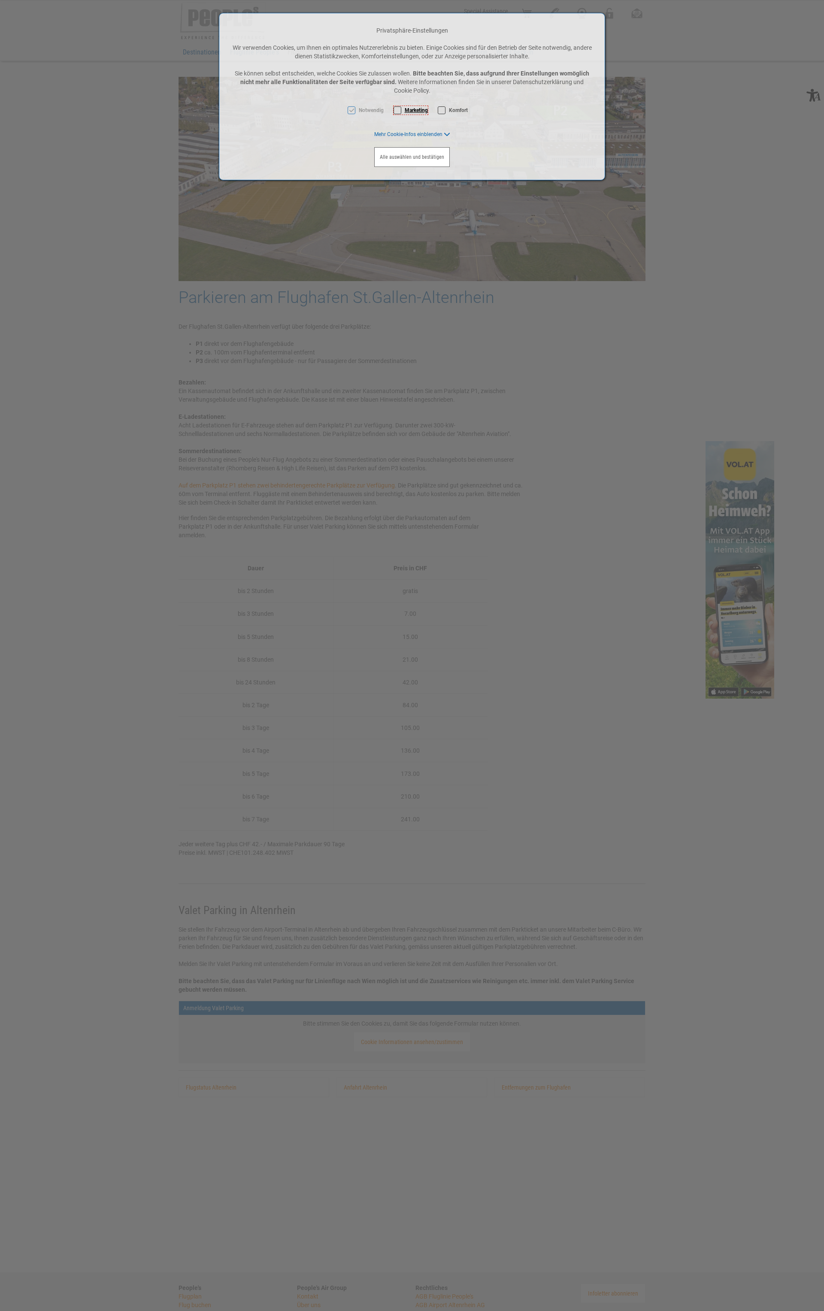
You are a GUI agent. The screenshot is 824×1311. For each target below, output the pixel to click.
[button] (412, 134)
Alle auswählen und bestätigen (412, 157)
